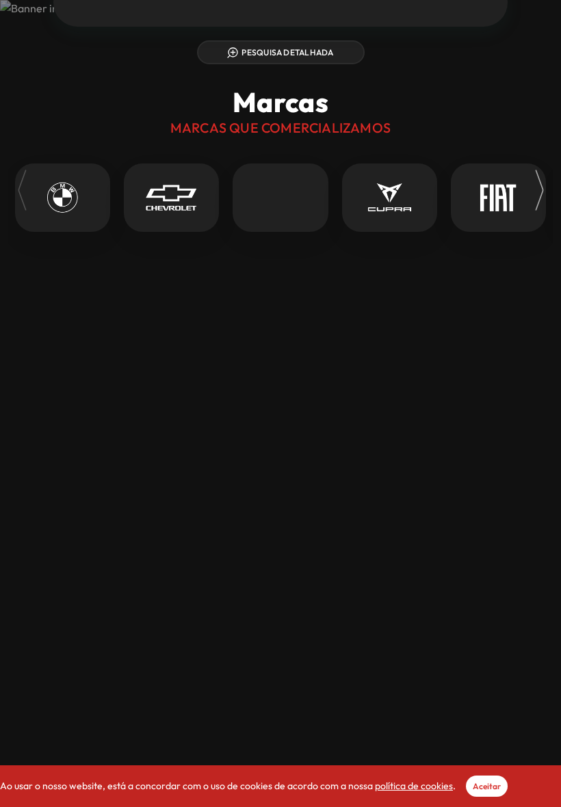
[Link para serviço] (62, 197)
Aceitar (487, 786)
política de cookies (414, 786)
